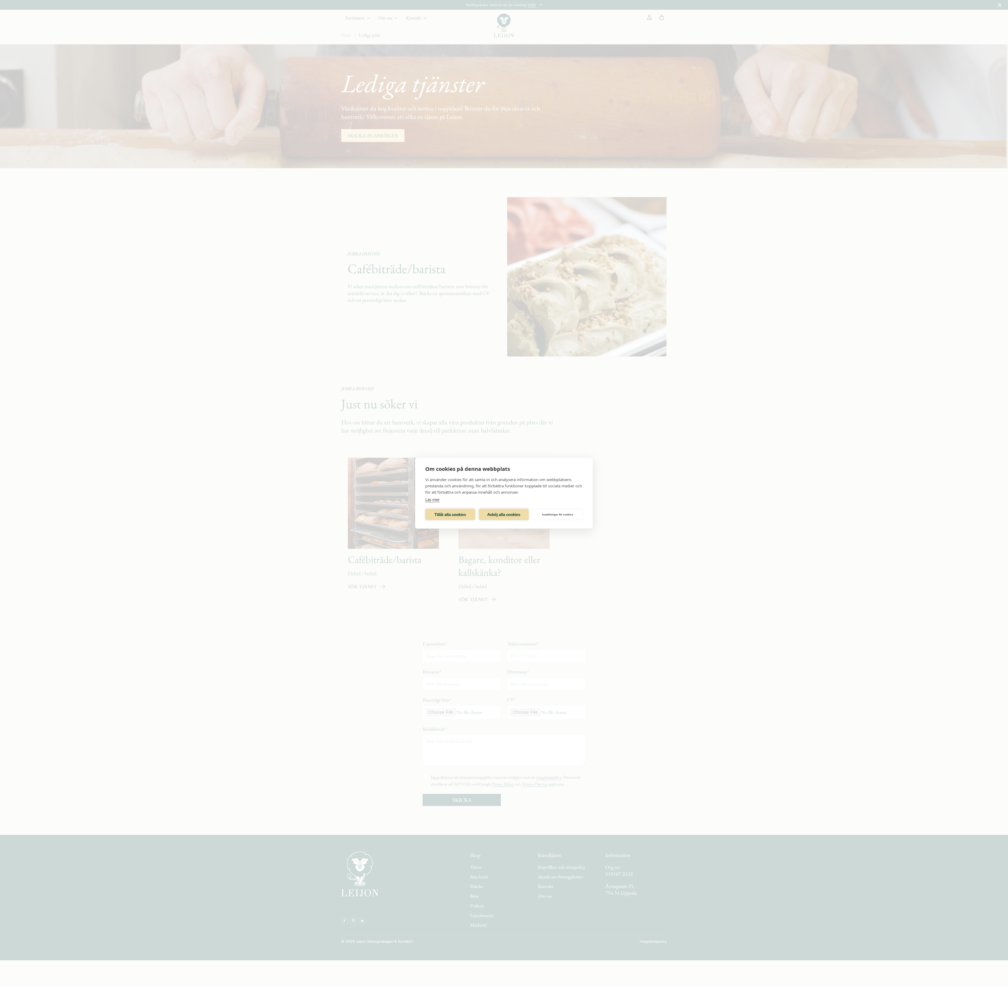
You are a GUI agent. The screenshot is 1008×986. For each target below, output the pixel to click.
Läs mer (432, 499)
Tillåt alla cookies (450, 514)
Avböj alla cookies (503, 514)
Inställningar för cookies (557, 514)
